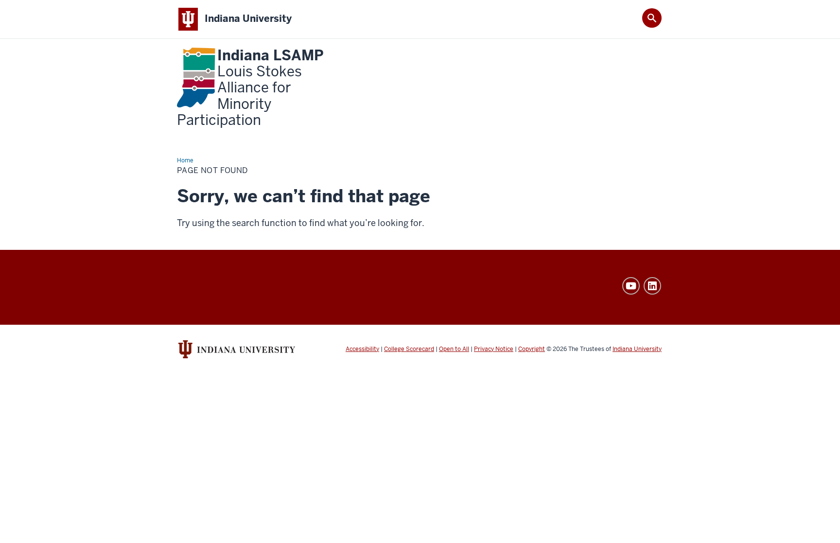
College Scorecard (409, 349)
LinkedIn (652, 286)
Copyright (531, 349)
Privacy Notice (493, 349)
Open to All (454, 349)
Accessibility (362, 349)
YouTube (631, 286)
